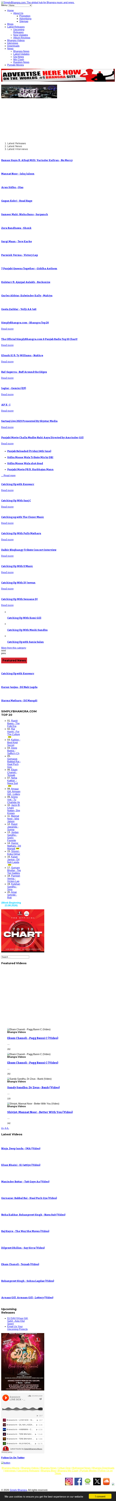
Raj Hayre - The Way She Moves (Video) (25, 1231)
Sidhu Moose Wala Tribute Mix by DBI (30, 457)
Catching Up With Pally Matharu (21, 533)
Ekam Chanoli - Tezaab (12, 772)
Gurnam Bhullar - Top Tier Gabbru (14, 870)
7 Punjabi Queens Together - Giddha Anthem (29, 268)
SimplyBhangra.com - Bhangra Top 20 (25, 322)
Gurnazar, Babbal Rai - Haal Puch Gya (14, 763)
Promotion (24, 16)
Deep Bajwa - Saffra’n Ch (13, 751)
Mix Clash (18, 59)
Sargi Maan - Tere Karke (16, 241)
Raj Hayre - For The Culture (13, 732)
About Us (18, 13)
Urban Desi (64, 1468)
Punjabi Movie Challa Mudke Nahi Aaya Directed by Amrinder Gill (42, 437)
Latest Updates (21, 54)
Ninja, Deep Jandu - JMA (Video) (20, 1148)
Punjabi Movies (15, 65)
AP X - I (5, 404)
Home (10, 10)
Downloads (13, 46)
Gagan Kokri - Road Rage (16, 200)
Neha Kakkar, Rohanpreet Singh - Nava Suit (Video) (33, 1214)
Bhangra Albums (10, 1468)
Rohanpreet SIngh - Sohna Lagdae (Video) (27, 1281)
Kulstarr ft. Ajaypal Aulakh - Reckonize (25, 282)
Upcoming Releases (18, 31)
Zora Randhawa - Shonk (16, 228)
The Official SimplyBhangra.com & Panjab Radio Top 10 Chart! (39, 339)
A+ (2, 1128)
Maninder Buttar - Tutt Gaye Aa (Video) (25, 1181)
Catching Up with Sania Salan (25, 642)
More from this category (13, 648)
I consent (100, 1496)
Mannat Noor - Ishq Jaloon (17, 173)
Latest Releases (16, 27)
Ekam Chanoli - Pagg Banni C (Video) (32, 1038)
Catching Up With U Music (17, 566)
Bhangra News (21, 51)
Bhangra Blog (48, 1470)
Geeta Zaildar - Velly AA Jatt (18, 309)
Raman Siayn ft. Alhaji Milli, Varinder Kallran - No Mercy (37, 160)
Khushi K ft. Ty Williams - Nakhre (22, 355)
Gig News (18, 56)
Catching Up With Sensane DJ (19, 599)
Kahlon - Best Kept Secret (13, 742)
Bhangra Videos (16, 40)
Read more (7, 328)
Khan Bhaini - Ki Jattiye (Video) (20, 1165)
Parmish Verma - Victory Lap (19, 255)
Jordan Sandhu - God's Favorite (13, 836)
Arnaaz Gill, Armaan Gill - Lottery (13, 791)
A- (8, 1128)
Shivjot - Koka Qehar (13, 852)
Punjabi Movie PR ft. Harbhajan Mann (30, 469)
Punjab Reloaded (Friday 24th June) (29, 451)
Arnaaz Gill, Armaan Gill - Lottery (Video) (27, 1297)
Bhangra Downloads (103, 1468)
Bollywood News (81, 1468)
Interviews (12, 43)
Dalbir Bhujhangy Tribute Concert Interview (28, 549)
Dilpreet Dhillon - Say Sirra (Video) (23, 1247)
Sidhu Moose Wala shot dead (25, 463)
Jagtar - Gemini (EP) (13, 388)
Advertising (25, 18)
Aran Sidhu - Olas (12, 187)
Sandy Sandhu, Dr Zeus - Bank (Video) (33, 1087)
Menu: (4, 5)
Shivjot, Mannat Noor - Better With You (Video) (40, 1112)
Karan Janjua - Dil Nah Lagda (19, 687)
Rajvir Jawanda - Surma (12, 827)
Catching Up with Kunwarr (17, 484)
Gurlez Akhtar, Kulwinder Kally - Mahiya (26, 295)
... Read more (8, 475)
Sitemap (23, 21)
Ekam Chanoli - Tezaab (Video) (20, 1264)
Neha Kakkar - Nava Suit (12, 781)
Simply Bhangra (18, 1490)
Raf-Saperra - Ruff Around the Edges (24, 372)
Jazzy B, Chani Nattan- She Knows (13, 809)
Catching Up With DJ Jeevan (18, 582)
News (10, 48)
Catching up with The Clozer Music (22, 517)
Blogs (10, 24)
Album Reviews (21, 37)
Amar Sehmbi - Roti (12, 895)
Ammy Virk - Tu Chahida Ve (13, 800)
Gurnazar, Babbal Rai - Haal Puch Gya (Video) (29, 1198)
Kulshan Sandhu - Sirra (13, 887)
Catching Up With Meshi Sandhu (27, 630)
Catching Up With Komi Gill (24, 617)
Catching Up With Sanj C (16, 500)
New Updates (20, 35)
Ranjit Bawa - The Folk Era (13, 723)
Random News (21, 62)
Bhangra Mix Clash (67, 1470)
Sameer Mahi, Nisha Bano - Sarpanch (24, 214)
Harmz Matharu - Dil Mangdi (19, 700)
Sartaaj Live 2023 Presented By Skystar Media (29, 421)
